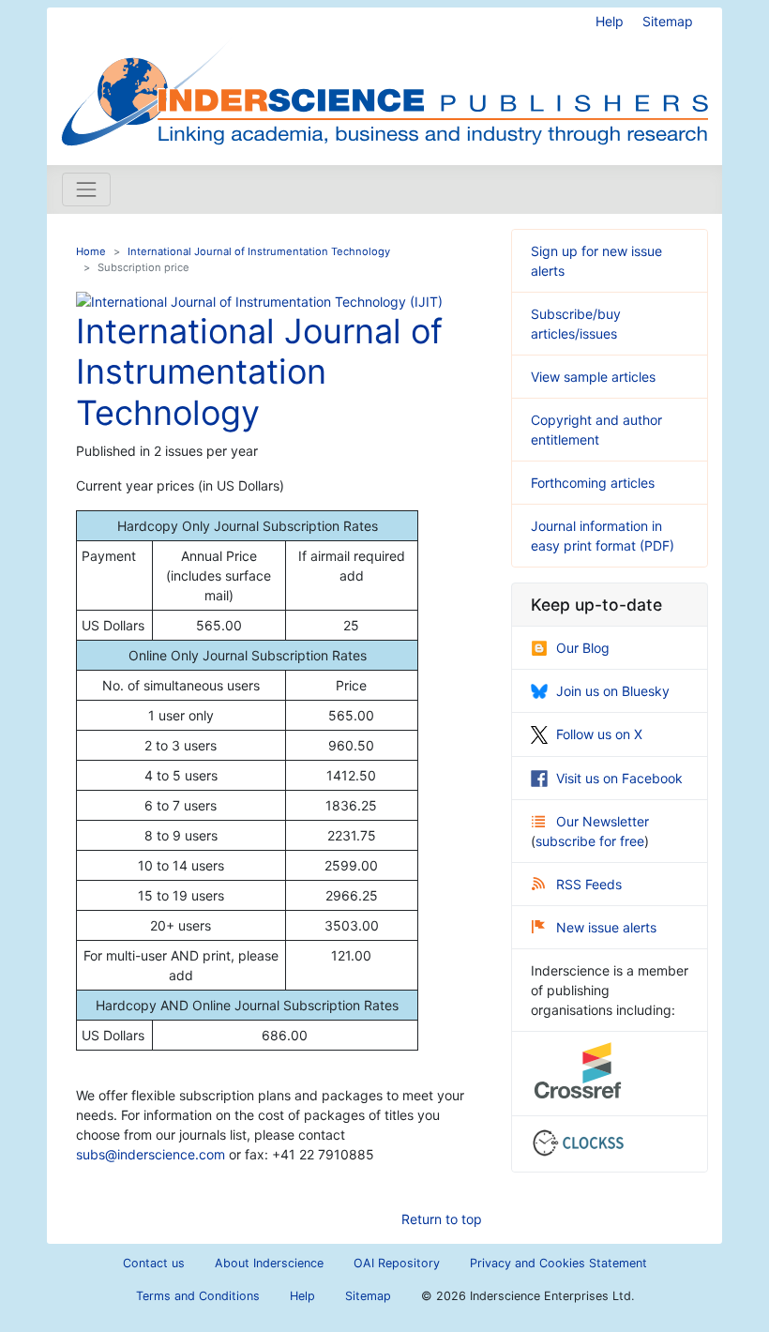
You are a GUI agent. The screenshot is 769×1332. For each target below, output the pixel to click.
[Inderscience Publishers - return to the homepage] (384, 79)
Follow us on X (599, 734)
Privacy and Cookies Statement (558, 1263)
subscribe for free (589, 841)
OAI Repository (397, 1263)
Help (610, 21)
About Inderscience (269, 1263)
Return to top (441, 1219)
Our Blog (583, 648)
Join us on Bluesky (613, 691)
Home (91, 251)
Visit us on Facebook (619, 778)
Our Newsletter (602, 821)
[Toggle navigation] (86, 189)
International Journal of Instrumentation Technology (259, 251)
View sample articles (593, 377)
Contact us (154, 1263)
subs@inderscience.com (150, 1154)
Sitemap (667, 21)
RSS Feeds (589, 884)
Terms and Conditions (198, 1296)
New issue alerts (606, 927)
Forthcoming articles (593, 483)
